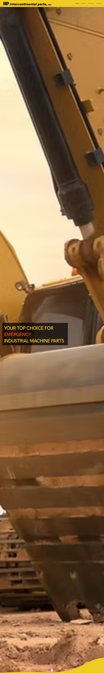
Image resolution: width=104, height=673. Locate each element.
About (84, 3)
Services (91, 3)
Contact (99, 3)
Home (77, 3)
